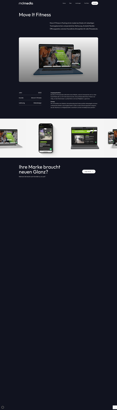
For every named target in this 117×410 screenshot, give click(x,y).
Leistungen (78, 3)
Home (64, 3)
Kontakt (95, 3)
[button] (2, 407)
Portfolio (86, 3)
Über (70, 3)
